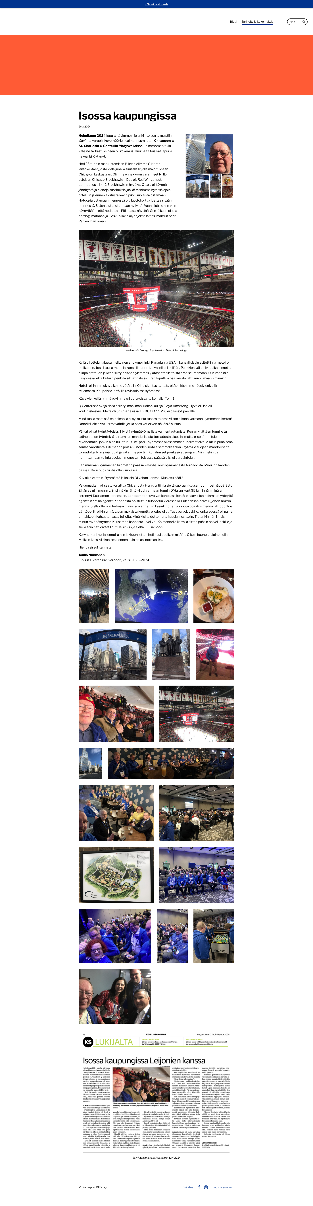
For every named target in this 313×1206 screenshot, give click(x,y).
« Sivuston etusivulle (156, 4)
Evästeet (188, 1187)
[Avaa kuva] (94, 596)
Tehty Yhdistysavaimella (222, 1187)
